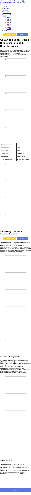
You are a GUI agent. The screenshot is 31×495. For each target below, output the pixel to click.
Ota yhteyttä (6, 11)
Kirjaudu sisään (10, 34)
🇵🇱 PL (9, 24)
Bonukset (6, 8)
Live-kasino (6, 6)
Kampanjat (6, 10)
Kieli (4, 16)
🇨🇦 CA (9, 22)
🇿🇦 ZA (9, 19)
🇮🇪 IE (8, 25)
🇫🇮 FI (8, 17)
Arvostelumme (7, 13)
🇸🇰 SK (9, 29)
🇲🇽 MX (9, 27)
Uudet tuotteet (7, 14)
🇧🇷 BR (9, 21)
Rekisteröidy (22, 34)
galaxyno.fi (20, 144)
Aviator (5, 30)
